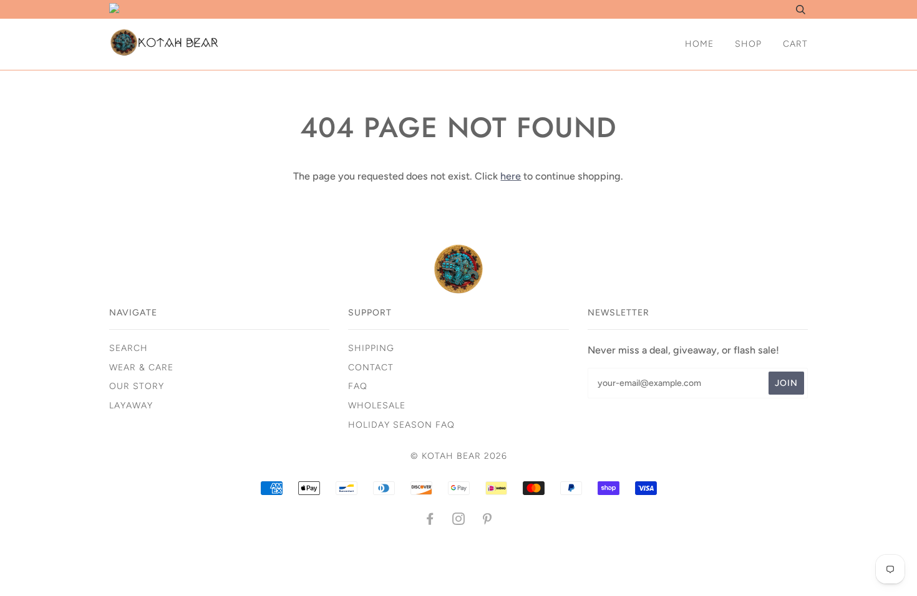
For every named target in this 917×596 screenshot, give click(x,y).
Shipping (371, 348)
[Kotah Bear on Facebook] (430, 521)
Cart (795, 44)
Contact (371, 367)
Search (128, 348)
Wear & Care (141, 367)
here (510, 176)
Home (699, 44)
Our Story (136, 386)
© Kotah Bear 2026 (458, 456)
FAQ (357, 386)
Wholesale (376, 405)
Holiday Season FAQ (401, 425)
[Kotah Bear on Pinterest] (487, 521)
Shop (748, 44)
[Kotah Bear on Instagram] (458, 521)
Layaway (131, 405)
